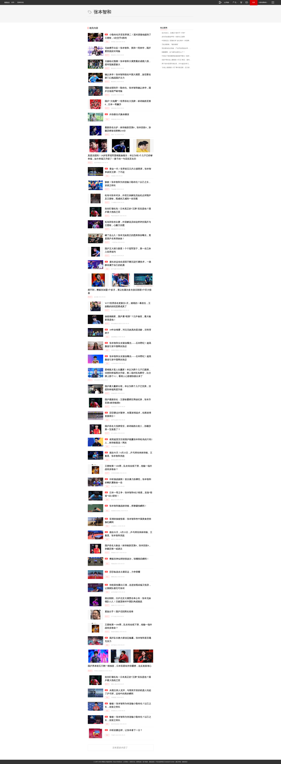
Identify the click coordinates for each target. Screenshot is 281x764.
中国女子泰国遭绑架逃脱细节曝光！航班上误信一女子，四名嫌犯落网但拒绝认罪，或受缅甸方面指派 (177, 56)
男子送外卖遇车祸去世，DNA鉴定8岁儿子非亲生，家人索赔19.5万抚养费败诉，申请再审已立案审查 (177, 63)
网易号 (107, 55)
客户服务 (145, 762)
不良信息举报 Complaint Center (165, 762)
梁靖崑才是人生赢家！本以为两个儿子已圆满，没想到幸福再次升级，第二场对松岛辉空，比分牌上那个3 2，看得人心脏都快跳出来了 (128, 372)
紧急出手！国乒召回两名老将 (119, 611)
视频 (107, 42)
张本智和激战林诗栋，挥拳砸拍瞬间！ (128, 506)
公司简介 (126, 762)
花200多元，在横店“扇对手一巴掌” (173, 33)
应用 (12, 2)
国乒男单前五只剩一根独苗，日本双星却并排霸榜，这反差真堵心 (119, 666)
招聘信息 (138, 762)
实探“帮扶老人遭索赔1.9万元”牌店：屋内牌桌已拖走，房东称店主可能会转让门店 (177, 60)
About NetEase (117, 762)
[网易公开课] (227, 2)
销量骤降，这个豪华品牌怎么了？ (173, 52)
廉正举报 (178, 762)
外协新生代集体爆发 (119, 114)
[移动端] (220, 2)
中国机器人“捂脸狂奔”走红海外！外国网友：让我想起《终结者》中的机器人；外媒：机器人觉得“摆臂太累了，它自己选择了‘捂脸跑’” (177, 40)
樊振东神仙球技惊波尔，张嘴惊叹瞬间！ (129, 559)
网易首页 (7, 2)
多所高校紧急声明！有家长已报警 (173, 37)
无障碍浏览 (20, 2)
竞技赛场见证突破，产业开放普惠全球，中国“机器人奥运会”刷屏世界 (177, 48)
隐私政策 (151, 762)
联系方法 (132, 762)
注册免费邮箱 (263, 2)
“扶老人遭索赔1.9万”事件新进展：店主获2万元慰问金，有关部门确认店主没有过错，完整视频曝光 (177, 67)
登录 (253, 2)
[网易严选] (235, 2)
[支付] (241, 2)
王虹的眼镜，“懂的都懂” (170, 44)
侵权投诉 (184, 762)
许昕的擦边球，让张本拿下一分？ (125, 730)
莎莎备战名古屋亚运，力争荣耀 (124, 572)
